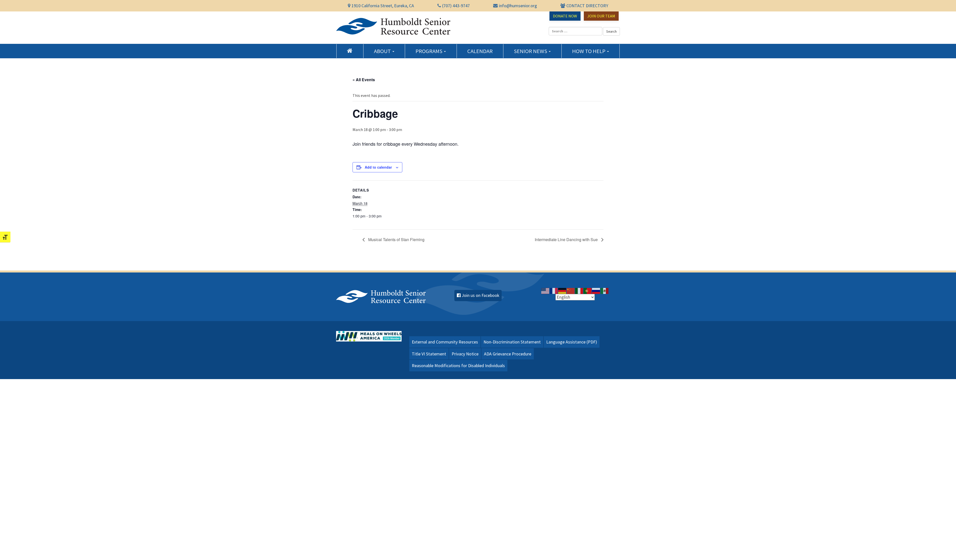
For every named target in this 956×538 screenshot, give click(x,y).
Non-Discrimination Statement (512, 342)
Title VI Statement (429, 354)
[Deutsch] (562, 290)
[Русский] (596, 290)
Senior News (531, 51)
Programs (429, 51)
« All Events (364, 79)
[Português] (588, 290)
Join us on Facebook (480, 295)
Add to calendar (378, 167)
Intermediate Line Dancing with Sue (567, 239)
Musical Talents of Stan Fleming (395, 239)
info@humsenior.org (518, 5)
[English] (545, 290)
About (383, 51)
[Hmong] (571, 290)
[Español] (604, 290)
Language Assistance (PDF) (571, 342)
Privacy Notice (465, 354)
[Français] (554, 290)
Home (350, 50)
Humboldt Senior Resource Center (393, 26)
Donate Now (565, 15)
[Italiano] (579, 290)
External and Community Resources (445, 342)
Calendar (480, 51)
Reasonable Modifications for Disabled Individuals (458, 365)
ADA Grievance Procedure (507, 354)
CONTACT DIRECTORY (587, 5)
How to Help (589, 51)
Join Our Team (601, 15)
